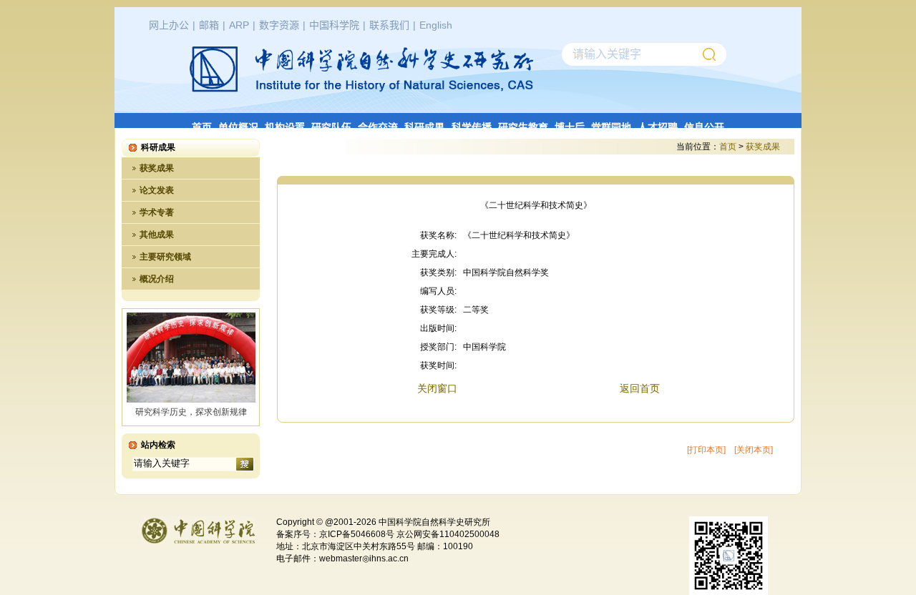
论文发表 (157, 190)
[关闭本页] (753, 450)
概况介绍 (157, 279)
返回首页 (640, 388)
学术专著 (157, 212)
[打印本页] (706, 450)
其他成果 (157, 235)
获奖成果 (157, 168)
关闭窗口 (437, 388)
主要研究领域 (165, 257)
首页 (727, 147)
